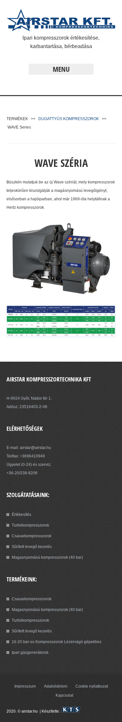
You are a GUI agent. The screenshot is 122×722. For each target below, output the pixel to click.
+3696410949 (32, 456)
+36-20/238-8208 (22, 473)
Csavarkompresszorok (31, 536)
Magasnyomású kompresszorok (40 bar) (47, 557)
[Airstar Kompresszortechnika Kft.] (61, 29)
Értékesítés (21, 514)
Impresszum (25, 686)
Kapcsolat (64, 695)
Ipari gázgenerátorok (30, 652)
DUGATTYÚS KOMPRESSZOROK (68, 119)
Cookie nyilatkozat (91, 686)
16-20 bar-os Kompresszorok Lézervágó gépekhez (57, 642)
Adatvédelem (55, 686)
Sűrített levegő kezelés (32, 546)
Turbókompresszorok (30, 525)
